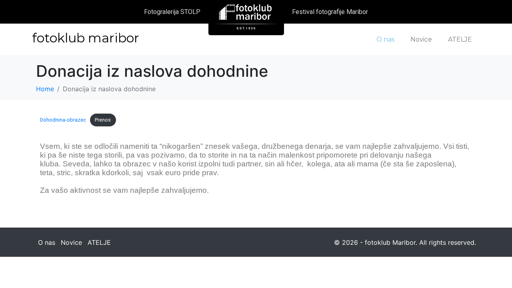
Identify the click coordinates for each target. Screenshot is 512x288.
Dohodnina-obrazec (63, 120)
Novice (421, 39)
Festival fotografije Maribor (330, 12)
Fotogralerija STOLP (172, 12)
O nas (385, 39)
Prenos (103, 120)
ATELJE (460, 39)
